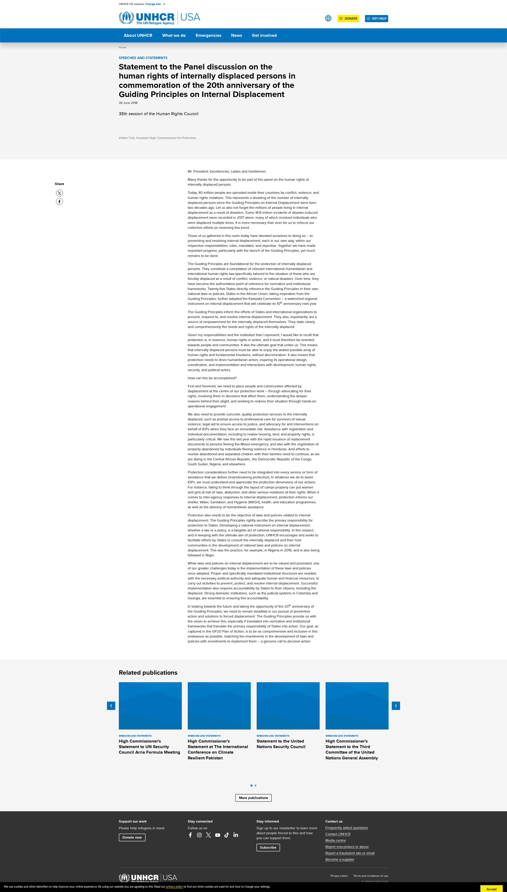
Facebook (190, 835)
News (236, 35)
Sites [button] (328, 18)
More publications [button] (253, 797)
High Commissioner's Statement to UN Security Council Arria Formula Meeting (149, 747)
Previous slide (111, 706)
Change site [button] (153, 4)
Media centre (335, 840)
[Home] (146, 18)
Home (122, 47)
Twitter (208, 835)
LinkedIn (235, 835)
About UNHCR (138, 35)
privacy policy (174, 886)
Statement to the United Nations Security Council (281, 744)
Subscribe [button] (268, 847)
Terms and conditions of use (371, 876)
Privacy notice (339, 876)
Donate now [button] (132, 837)
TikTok (226, 835)
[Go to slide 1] (252, 786)
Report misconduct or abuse (347, 847)
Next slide (396, 706)
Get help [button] (379, 18)
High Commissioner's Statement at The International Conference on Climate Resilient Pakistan (218, 749)
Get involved (264, 35)
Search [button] (316, 18)
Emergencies (208, 35)
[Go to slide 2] (256, 786)
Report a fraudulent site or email (350, 853)
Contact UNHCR (338, 834)
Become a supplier (339, 859)
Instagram (199, 835)
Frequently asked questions (346, 828)
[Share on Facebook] (59, 201)
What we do (174, 35)
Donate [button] (351, 18)
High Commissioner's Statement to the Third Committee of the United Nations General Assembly (352, 749)
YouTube (217, 835)
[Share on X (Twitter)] (59, 193)
